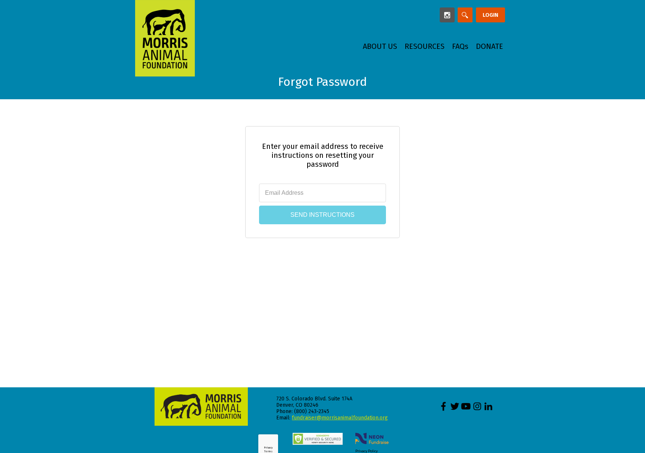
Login (490, 15)
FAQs (460, 46)
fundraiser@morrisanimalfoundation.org (340, 418)
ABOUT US (380, 46)
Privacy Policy (366, 451)
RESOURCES (425, 46)
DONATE (489, 46)
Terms (268, 451)
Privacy (268, 447)
